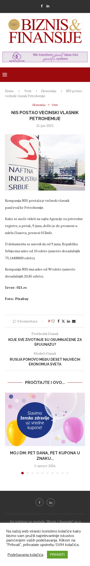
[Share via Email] (74, 321)
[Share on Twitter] (63, 321)
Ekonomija (48, 91)
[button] (9, 433)
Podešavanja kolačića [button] (25, 555)
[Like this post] (53, 321)
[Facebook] (41, 6)
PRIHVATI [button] (57, 555)
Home (9, 91)
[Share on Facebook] (59, 321)
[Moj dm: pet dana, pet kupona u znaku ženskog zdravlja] (45, 419)
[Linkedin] (47, 6)
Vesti (27, 91)
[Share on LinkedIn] (68, 321)
